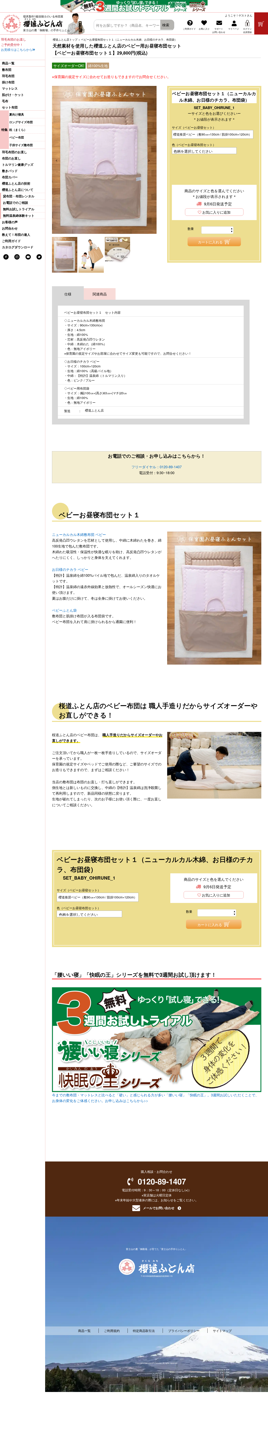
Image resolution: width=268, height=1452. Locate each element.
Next (151, 160)
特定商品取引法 (144, 1330)
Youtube (28, 257)
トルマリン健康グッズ (17, 164)
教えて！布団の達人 (16, 234)
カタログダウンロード (17, 247)
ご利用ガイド (189, 28)
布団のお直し (11, 158)
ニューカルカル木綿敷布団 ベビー (79, 534)
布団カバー (10, 177)
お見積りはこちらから (16, 49)
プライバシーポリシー (184, 1330)
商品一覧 (8, 63)
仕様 (67, 293)
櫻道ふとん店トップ (65, 39)
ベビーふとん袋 (64, 610)
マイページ (233, 28)
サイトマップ (222, 1330)
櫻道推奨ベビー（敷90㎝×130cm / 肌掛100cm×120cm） (212, 134)
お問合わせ (10, 228)
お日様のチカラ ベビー (70, 569)
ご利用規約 (112, 1330)
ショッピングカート (261, 23)
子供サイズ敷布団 (21, 145)
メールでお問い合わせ (158, 1208)
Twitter (39, 257)
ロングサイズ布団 (21, 122)
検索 (165, 24)
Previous (59, 160)
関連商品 (100, 293)
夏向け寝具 (16, 114)
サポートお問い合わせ (218, 30)
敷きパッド (10, 170)
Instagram (17, 257)
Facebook (6, 257)
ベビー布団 (16, 137)
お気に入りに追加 (216, 212)
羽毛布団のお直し (14, 152)
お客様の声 (10, 222)
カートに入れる (210, 241)
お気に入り (204, 28)
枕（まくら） (18, 130)
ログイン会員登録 (247, 30)
